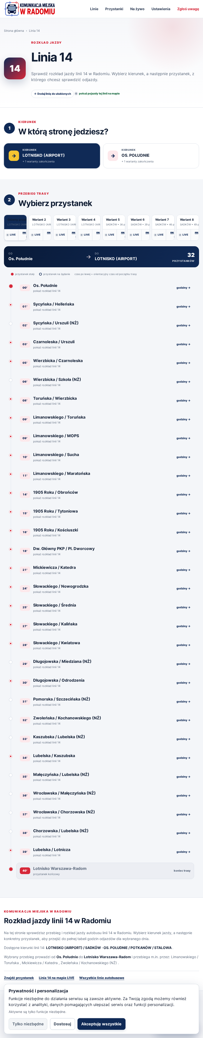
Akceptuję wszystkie (101, 1023)
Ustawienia (161, 9)
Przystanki (114, 9)
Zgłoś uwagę (188, 9)
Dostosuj (62, 1023)
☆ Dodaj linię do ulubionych (52, 93)
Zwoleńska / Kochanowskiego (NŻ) (89, 963)
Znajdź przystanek (19, 978)
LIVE (13, 234)
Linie (94, 9)
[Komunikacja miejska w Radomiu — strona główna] (29, 9)
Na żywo (137, 9)
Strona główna (14, 30)
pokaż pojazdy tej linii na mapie (99, 93)
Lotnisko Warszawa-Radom (107, 957)
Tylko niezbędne (28, 1023)
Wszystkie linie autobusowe (101, 978)
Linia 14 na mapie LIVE (56, 978)
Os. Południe (67, 957)
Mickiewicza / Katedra (40, 963)
